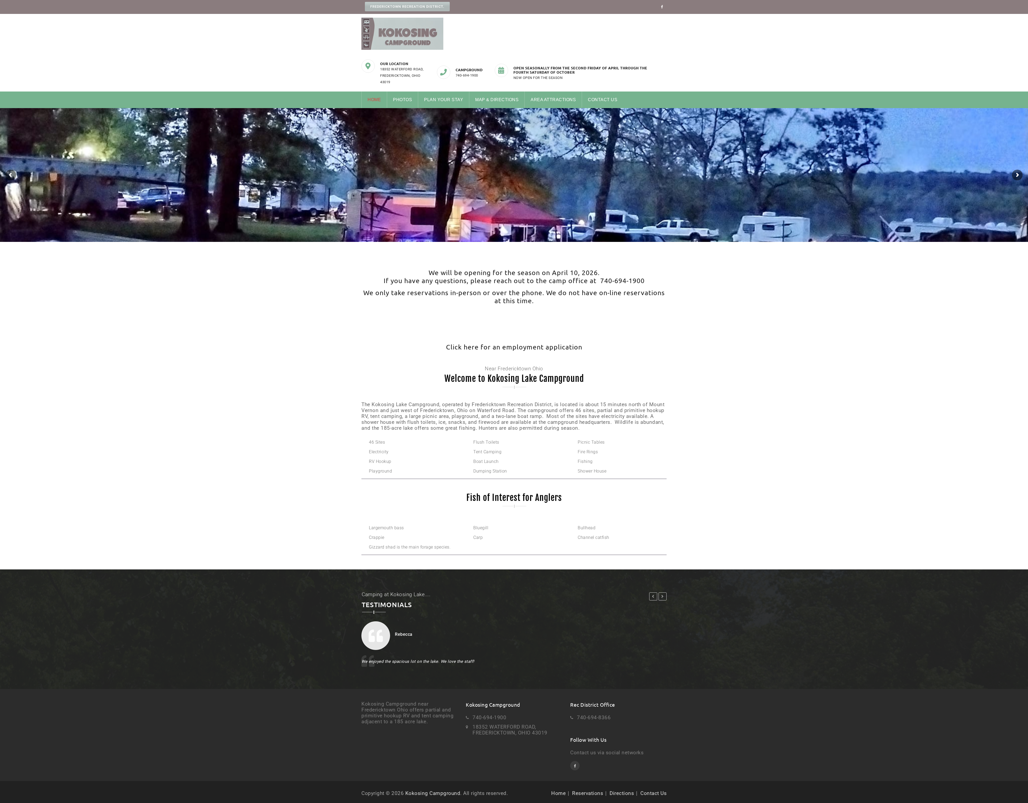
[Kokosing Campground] (402, 34)
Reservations (587, 793)
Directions (622, 793)
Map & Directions (497, 99)
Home (374, 99)
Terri (400, 634)
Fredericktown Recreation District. (407, 7)
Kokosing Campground (432, 793)
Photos (402, 99)
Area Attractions (553, 99)
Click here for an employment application (514, 347)
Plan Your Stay (443, 99)
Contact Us (602, 99)
